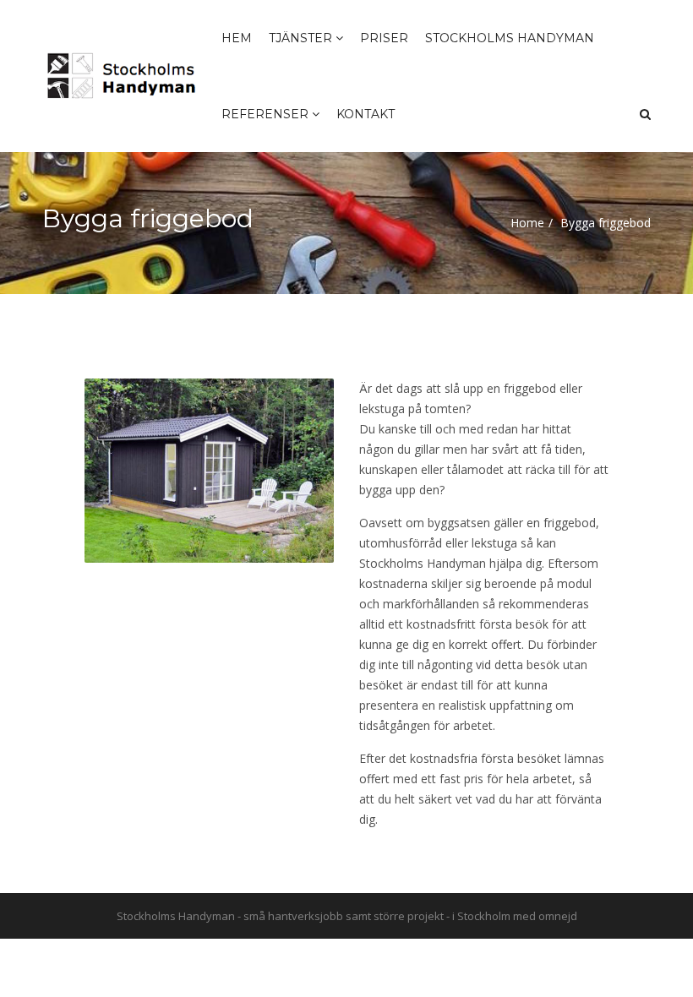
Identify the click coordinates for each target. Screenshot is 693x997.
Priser (384, 38)
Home (527, 223)
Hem (236, 38)
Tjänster (302, 38)
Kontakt (365, 114)
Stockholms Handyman (509, 38)
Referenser (266, 114)
